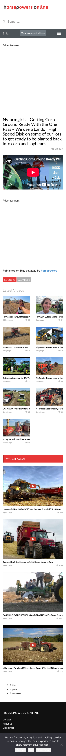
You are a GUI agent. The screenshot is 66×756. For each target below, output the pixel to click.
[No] (61, 744)
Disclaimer (8, 727)
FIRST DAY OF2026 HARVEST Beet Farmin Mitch (24, 347)
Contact (7, 719)
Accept (20, 750)
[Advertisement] (33, 80)
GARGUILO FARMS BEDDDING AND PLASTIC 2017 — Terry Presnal (33, 615)
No (31, 750)
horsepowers (49, 270)
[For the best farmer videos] (26, 7)
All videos (24, 279)
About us (7, 723)
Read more (43, 750)
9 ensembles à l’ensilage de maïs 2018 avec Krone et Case (28, 562)
